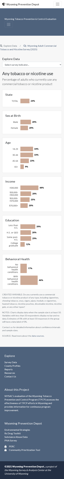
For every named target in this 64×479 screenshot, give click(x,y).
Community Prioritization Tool (24, 449)
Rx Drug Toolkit (12, 433)
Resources (9, 372)
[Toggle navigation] (57, 4)
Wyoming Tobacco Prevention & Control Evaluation (30, 19)
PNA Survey (10, 440)
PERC (12, 446)
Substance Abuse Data (16, 436)
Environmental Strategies (17, 429)
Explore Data (11, 59)
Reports (8, 369)
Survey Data (10, 362)
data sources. (38, 336)
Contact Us (10, 376)
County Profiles (12, 365)
